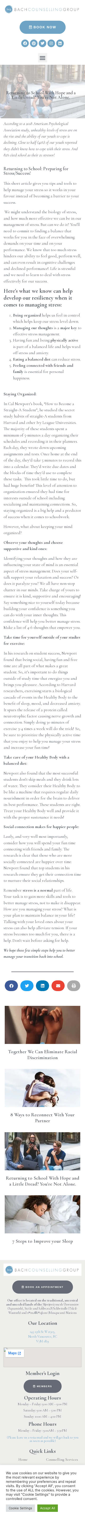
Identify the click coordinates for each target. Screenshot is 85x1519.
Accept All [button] (47, 1508)
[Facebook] (25, 43)
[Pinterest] (34, 43)
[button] (42, 57)
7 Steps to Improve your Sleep (42, 1241)
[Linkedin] (60, 43)
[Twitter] (42, 43)
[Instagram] (51, 43)
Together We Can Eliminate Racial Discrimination (42, 1055)
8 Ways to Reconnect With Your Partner (42, 1118)
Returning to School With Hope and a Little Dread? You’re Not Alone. (42, 1181)
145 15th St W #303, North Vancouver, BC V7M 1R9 (42, 1336)
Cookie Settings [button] (20, 1508)
